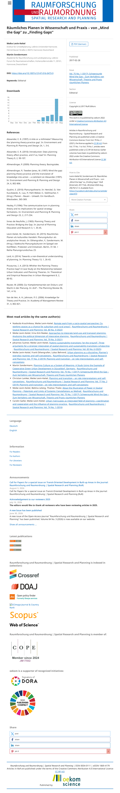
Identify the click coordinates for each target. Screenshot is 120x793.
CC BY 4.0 (98, 143)
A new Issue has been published (26, 510)
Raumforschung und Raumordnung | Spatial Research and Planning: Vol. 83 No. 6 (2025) (57, 349)
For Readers (15, 451)
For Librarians (16, 460)
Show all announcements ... (23, 524)
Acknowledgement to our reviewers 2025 (30, 499)
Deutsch (14, 426)
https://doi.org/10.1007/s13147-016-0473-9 (32, 73)
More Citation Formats (81, 199)
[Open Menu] (10, 3)
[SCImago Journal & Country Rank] (24, 607)
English (13, 430)
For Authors (15, 456)
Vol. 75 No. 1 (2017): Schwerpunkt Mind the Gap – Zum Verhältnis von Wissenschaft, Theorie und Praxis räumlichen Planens (86, 78)
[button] (88, 214)
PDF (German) (79, 44)
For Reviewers (16, 465)
